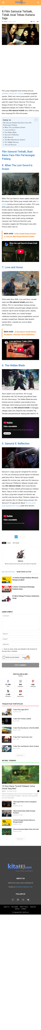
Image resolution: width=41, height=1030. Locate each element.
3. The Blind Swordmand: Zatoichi (14, 140)
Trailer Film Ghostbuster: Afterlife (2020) (26, 728)
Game (3, 783)
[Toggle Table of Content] (35, 119)
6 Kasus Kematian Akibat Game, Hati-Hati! (26, 829)
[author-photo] (20, 558)
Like (8, 680)
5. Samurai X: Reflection (11, 135)
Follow (20, 680)
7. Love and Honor (9, 130)
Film (3, 7)
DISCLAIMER (14, 907)
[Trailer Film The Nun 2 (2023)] (6, 721)
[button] (3, 2)
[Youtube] (28, 900)
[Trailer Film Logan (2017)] (6, 712)
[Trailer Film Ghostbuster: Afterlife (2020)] (6, 730)
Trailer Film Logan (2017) (21, 709)
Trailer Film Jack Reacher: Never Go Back (26, 746)
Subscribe (20, 690)
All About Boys (5, 591)
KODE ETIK (33, 907)
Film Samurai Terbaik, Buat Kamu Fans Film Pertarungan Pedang (17, 124)
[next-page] (6, 605)
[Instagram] (18, 900)
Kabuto (5, 21)
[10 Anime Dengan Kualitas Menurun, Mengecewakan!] (6, 580)
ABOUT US (7, 907)
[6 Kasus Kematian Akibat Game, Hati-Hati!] (6, 831)
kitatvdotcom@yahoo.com (24, 887)
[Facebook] (13, 900)
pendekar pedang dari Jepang (12, 93)
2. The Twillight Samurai (10, 142)
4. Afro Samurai (8, 137)
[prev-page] (3, 605)
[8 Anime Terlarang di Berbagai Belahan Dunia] (6, 589)
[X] (23, 900)
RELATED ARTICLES (8, 572)
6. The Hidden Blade (9, 132)
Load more (20, 755)
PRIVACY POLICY (24, 907)
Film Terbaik (16, 543)
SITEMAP (23, 909)
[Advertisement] (20, 67)
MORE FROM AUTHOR (24, 572)
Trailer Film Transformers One (22, 737)
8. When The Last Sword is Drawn (14, 127)
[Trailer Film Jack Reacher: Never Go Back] (6, 748)
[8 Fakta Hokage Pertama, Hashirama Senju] (6, 598)
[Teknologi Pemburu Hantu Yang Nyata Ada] (6, 804)
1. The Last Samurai (9, 145)
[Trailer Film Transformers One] (6, 739)
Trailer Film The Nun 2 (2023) (22, 719)
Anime (9, 543)
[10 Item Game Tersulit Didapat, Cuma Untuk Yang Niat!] (20, 774)
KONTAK (17, 909)
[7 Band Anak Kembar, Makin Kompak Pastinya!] (6, 813)
